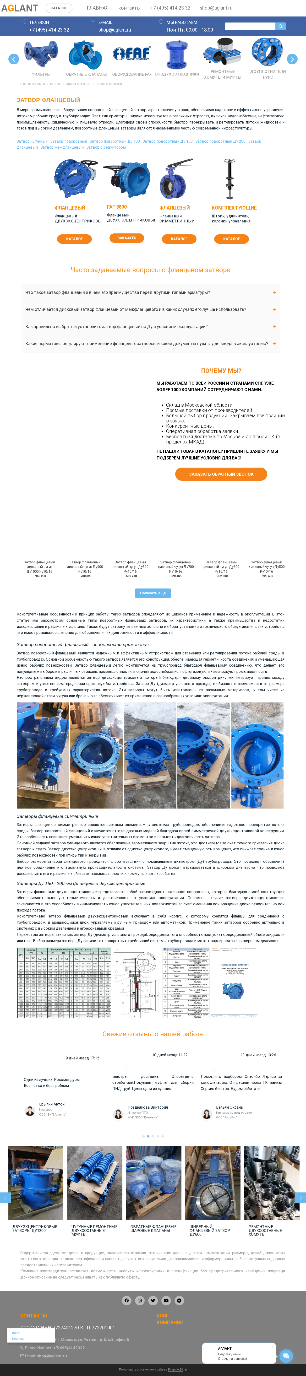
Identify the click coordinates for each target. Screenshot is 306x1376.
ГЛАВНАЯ (98, 8)
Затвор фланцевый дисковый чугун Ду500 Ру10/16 (267, 566)
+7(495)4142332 (69, 1347)
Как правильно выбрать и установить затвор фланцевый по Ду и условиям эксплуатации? (116, 326)
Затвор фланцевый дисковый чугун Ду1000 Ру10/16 (39, 566)
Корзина (18, 1338)
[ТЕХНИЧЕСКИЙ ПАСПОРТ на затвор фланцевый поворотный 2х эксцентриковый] (236, 982)
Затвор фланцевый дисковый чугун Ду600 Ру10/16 (221, 566)
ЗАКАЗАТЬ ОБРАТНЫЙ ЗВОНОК (221, 474)
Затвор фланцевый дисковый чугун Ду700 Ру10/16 (176, 566)
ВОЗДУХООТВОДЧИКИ (85, 74)
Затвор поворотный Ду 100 (115, 141)
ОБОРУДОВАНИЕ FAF (39, 74)
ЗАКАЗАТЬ (127, 238)
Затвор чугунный (32, 141)
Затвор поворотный (68, 141)
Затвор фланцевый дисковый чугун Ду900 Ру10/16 (85, 566)
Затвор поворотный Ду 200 (221, 141)
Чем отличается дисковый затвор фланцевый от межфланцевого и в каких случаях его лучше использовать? (135, 309)
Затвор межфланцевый (62, 147)
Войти (16, 1333)
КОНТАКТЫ (33, 1316)
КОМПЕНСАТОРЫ (221, 74)
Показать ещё (153, 593)
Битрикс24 (175, 1369)
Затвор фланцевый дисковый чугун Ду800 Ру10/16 (130, 566)
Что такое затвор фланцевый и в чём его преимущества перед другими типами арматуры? (117, 292)
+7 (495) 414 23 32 (170, 8)
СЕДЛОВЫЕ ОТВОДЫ (266, 74)
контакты (129, 8)
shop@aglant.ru (216, 8)
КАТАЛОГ (59, 8)
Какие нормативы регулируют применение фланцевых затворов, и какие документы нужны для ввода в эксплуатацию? (146, 343)
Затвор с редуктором (106, 147)
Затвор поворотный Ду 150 (168, 141)
